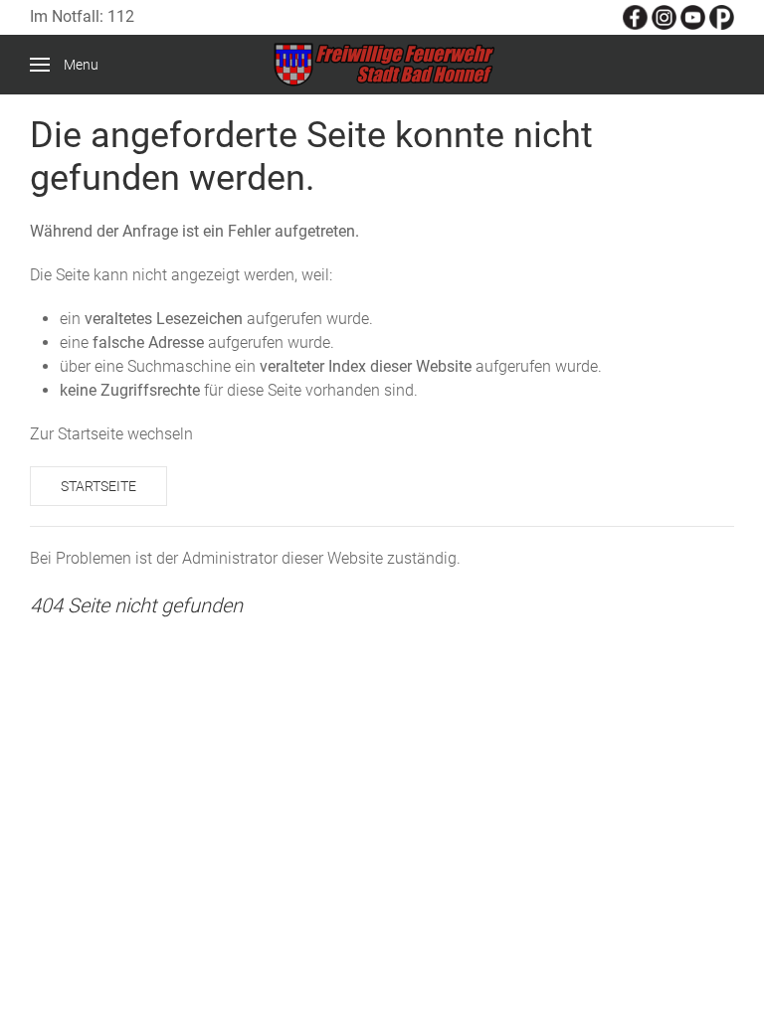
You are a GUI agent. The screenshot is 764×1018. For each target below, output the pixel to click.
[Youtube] (692, 16)
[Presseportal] (721, 16)
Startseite (98, 486)
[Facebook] (635, 16)
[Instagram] (664, 16)
